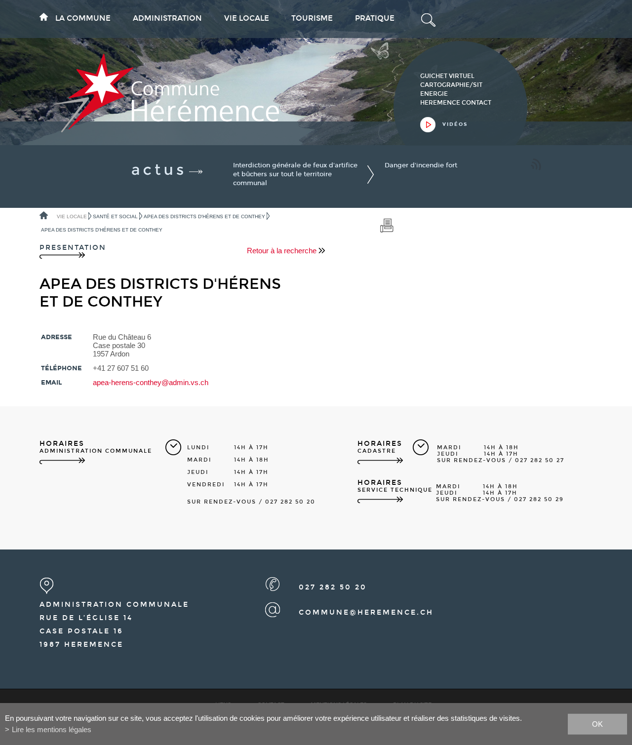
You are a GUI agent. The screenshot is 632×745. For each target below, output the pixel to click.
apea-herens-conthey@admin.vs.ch (150, 382)
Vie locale (246, 18)
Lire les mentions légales (51, 729)
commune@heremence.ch (366, 612)
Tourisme (312, 18)
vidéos (455, 124)
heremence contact (455, 102)
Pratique (375, 18)
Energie (434, 93)
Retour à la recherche (282, 250)
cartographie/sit (451, 84)
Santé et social (115, 216)
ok (597, 723)
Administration (167, 18)
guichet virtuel (447, 76)
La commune (83, 18)
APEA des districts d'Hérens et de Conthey (204, 216)
